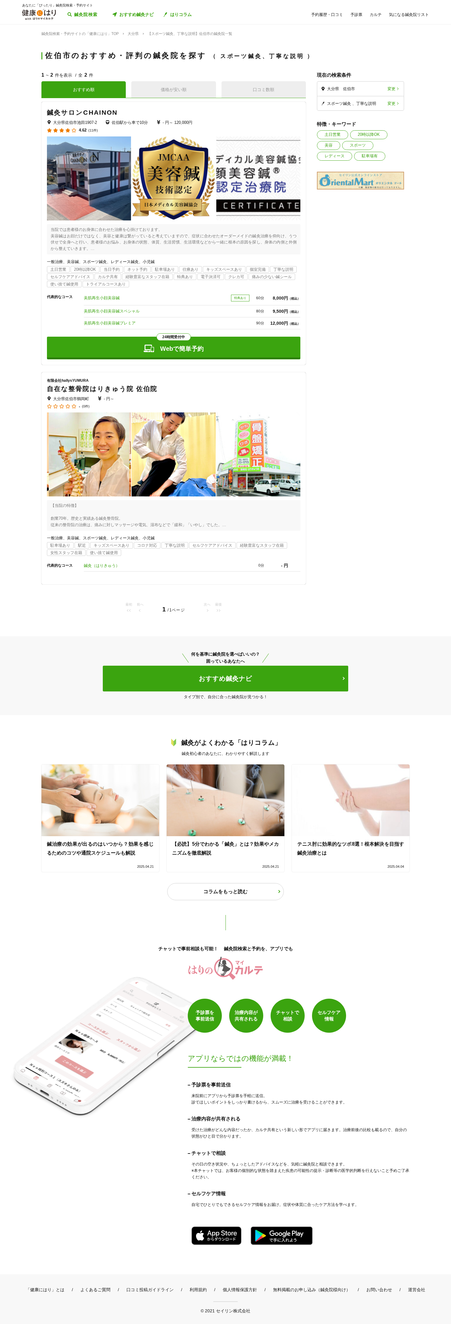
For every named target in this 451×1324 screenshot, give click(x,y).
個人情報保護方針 (240, 1289)
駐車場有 (370, 156)
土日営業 (333, 134)
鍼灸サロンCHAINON (82, 112)
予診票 (356, 14)
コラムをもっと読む (225, 891)
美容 (329, 145)
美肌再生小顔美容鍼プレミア (110, 323)
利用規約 (198, 1289)
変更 (391, 89)
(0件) (86, 406)
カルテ (376, 14)
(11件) (93, 130)
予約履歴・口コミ (327, 14)
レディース (335, 156)
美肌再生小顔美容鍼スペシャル (112, 311)
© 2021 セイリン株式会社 (225, 1310)
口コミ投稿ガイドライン (150, 1289)
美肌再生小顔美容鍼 (102, 298)
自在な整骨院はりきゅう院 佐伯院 (102, 388)
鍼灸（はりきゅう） (102, 566)
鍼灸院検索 (86, 14)
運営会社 (416, 1289)
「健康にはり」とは (45, 1289)
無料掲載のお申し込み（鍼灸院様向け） (311, 1289)
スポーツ (358, 145)
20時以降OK (369, 134)
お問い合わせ (379, 1289)
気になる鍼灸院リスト (409, 14)
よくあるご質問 (95, 1289)
